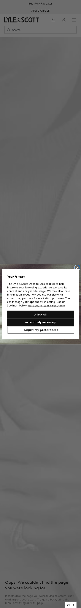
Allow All (40, 314)
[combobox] (71, 605)
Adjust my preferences (41, 330)
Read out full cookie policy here (46, 305)
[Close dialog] (77, 267)
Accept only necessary (40, 322)
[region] (40, 304)
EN (68, 604)
